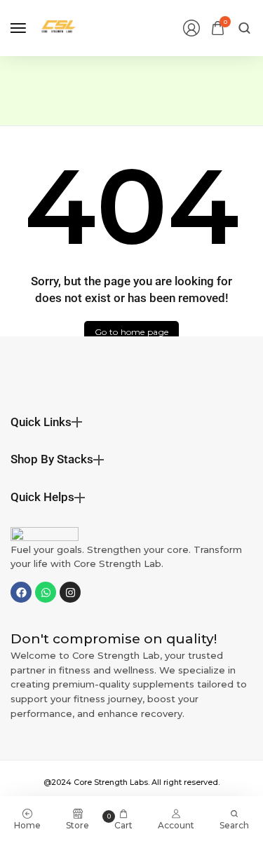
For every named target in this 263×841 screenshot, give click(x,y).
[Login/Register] (191, 28)
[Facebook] (21, 592)
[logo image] (59, 26)
